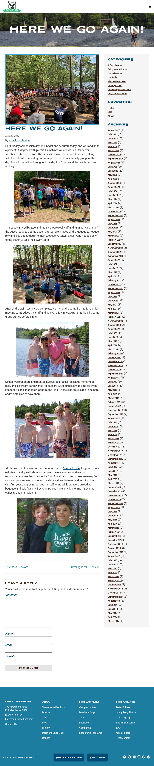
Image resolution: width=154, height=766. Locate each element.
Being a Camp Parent (118, 69)
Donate (46, 738)
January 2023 (114, 244)
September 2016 (115, 503)
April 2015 (112, 572)
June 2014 (113, 609)
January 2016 (114, 536)
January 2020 (114, 357)
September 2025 (115, 158)
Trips (82, 717)
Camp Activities (87, 707)
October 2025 (114, 154)
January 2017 (114, 487)
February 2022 (115, 280)
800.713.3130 (14, 715)
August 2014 (114, 601)
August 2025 (114, 163)
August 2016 (114, 507)
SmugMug (97, 757)
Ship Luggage (123, 717)
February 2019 (115, 402)
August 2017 (114, 463)
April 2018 (112, 434)
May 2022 (112, 272)
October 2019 (114, 369)
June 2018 (113, 426)
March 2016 (113, 528)
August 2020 (114, 329)
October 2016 (114, 499)
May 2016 (112, 520)
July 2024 (112, 191)
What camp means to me (119, 89)
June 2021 (113, 300)
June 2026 (113, 138)
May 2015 (112, 568)
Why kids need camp (117, 93)
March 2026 (113, 150)
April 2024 (112, 203)
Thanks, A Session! (16, 567)
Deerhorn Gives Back (53, 732)
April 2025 (112, 179)
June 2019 (113, 386)
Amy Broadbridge (19, 140)
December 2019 (115, 361)
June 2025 (113, 171)
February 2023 (115, 240)
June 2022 (113, 268)
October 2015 (114, 548)
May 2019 (112, 390)
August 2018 (114, 418)
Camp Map (85, 727)
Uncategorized (115, 85)
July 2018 (112, 422)
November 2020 (115, 321)
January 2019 (114, 406)
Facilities (84, 722)
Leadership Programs (90, 732)
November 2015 (115, 544)
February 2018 (115, 442)
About (111, 116)
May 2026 (112, 142)
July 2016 (112, 511)
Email (28, 644)
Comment (28, 594)
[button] (150, 7)
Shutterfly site (71, 468)
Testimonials (123, 738)
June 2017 (113, 471)
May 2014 (112, 613)
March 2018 (113, 438)
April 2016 (112, 524)
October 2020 (114, 325)
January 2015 (114, 584)
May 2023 (112, 231)
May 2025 (112, 175)
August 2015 (114, 556)
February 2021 (115, 317)
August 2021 (114, 292)
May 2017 (112, 475)
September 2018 (115, 414)
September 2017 (115, 459)
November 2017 (115, 451)
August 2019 (114, 378)
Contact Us (11, 724)
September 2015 (115, 552)
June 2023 (113, 227)
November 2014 (115, 588)
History (46, 727)
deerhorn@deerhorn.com (20, 719)
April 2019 (112, 394)
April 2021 (112, 309)
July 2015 (112, 560)
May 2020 (112, 341)
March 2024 (113, 207)
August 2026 (114, 130)
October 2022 (114, 252)
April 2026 (112, 146)
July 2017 (112, 467)
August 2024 (114, 187)
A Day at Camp (115, 65)
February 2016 (115, 532)
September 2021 (115, 288)
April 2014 (112, 617)
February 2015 (115, 580)
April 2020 (112, 345)
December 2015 (115, 540)
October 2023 (114, 211)
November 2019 (115, 365)
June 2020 (113, 337)
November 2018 (115, 410)
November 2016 (115, 495)
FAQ (118, 727)
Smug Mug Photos (126, 712)
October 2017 (114, 455)
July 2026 (112, 134)
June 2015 (113, 564)
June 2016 (113, 515)
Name (28, 633)
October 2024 (114, 183)
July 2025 (112, 167)
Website (10, 656)
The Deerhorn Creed (117, 81)
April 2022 (112, 276)
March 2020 (113, 349)
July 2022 (112, 264)
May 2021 (112, 305)
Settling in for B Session (85, 567)
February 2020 (115, 353)
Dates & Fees (123, 707)
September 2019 (115, 373)
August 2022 (114, 260)
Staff (45, 717)
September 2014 (115, 597)
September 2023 (115, 215)
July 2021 (112, 296)
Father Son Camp (125, 722)
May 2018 (112, 430)
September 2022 (115, 256)
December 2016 (115, 491)
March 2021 (113, 313)
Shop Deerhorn (69, 757)
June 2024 (113, 195)
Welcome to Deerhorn (53, 707)
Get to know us (115, 73)
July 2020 (112, 333)
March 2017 (113, 483)
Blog (110, 112)
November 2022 (115, 248)
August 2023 (114, 219)
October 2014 (114, 593)
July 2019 (112, 382)
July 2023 (112, 223)
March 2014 (113, 621)
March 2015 (113, 576)
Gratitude (112, 77)
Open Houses (123, 732)
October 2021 (114, 284)
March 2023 (113, 236)
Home (111, 108)
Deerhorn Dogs (87, 712)
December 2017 (115, 447)
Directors (47, 712)
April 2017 (112, 479)
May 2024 (112, 199)
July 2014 (112, 605)
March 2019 (113, 398)
